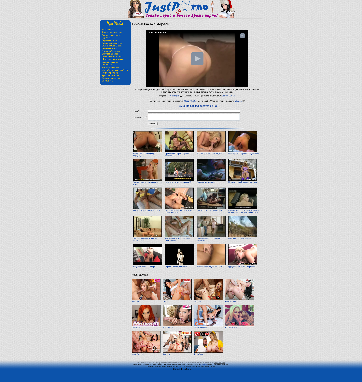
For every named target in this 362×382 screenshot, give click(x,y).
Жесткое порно (113, 59)
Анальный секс (111, 35)
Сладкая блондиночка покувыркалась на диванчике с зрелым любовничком (243, 211)
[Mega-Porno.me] (146, 352)
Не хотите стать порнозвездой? (178, 182)
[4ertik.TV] (208, 300)
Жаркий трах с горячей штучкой (209, 154)
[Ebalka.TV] (146, 326)
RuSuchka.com (231, 328)
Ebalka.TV (136, 328)
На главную (107, 29)
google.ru (203, 364)
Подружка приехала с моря (144, 267)
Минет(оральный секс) (115, 70)
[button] (242, 35)
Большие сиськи (112, 43)
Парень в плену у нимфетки (176, 267)
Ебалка (238, 101)
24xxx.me (135, 301)
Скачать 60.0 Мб (228, 96)
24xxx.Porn (198, 354)
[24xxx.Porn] (208, 352)
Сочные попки (111, 78)
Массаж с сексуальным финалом (146, 210)
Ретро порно (110, 72)
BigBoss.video (230, 301)
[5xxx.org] (177, 300)
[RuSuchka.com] (239, 326)
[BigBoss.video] (239, 300)
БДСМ (107, 37)
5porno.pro (167, 354)
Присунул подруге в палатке (239, 239)
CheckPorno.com (200, 328)
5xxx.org (166, 301)
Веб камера (109, 48)
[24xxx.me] (146, 300)
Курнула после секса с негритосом (242, 267)
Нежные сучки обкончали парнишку (242, 182)
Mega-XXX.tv (190, 101)
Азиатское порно (112, 32)
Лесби (107, 64)
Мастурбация (110, 67)
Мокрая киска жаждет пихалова (209, 267)
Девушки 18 (110, 54)
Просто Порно (186, 369)
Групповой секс (112, 51)
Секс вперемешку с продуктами (209, 210)
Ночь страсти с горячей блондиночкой (243, 154)
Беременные (109, 40)
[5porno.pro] (177, 352)
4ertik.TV (197, 301)
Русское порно (110, 75)
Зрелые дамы (110, 62)
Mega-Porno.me (138, 354)
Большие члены (112, 45)
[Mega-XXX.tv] (177, 326)
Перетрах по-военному (206, 182)
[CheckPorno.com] (208, 326)
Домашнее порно (112, 56)
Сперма (107, 81)
